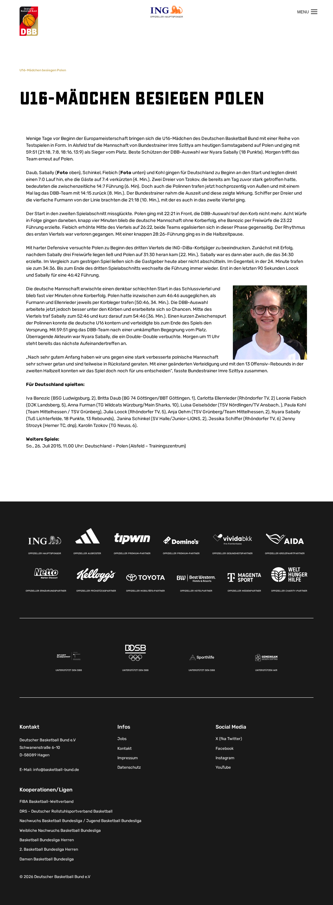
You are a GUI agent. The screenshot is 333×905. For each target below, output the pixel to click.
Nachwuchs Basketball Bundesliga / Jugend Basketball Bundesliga (80, 820)
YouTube (223, 767)
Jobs (122, 738)
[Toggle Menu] (307, 11)
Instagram (225, 758)
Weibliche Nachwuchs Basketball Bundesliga (60, 830)
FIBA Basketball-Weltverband (46, 801)
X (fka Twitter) (229, 738)
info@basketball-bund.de (56, 769)
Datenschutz (129, 767)
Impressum (127, 758)
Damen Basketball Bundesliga (47, 859)
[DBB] (29, 21)
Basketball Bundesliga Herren (47, 840)
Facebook (224, 748)
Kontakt (124, 748)
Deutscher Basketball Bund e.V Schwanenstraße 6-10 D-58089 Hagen (48, 747)
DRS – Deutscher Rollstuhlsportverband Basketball (66, 811)
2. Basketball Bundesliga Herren (49, 849)
